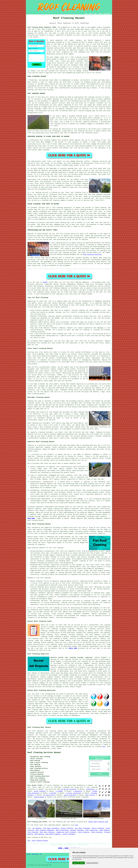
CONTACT (100, 13)
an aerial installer (68, 789)
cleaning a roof (84, 667)
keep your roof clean (42, 307)
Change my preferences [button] (92, 863)
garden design (39, 797)
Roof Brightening (62, 830)
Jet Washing (36, 828)
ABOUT (95, 13)
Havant (45, 282)
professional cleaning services (62, 602)
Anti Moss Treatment (82, 828)
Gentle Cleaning (98, 828)
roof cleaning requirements (88, 646)
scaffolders (90, 789)
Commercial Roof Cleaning (66, 832)
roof (82, 33)
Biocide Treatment (77, 830)
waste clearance (70, 795)
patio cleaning (39, 791)
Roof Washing (39, 834)
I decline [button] (81, 863)
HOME (86, 13)
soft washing (105, 632)
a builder (52, 793)
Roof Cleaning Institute (92, 254)
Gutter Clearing (67, 828)
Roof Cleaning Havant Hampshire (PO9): (42, 27)
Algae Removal (104, 830)
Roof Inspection (92, 830)
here (104, 746)
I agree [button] (75, 863)
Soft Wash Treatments (51, 828)
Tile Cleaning (33, 832)
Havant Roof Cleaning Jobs (98, 822)
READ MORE (31, 518)
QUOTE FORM (73, 648)
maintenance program (54, 42)
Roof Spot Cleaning (47, 832)
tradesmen (84, 797)
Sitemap (28, 854)
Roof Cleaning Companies (45, 830)
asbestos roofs (78, 508)
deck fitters (90, 795)
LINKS (90, 13)
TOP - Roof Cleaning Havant (38, 840)
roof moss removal (92, 634)
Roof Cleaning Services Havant (44, 752)
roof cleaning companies (58, 288)
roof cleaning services (69, 659)
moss (88, 86)
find (33, 731)
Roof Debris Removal (53, 834)
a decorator (77, 791)
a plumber (59, 791)
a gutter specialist (73, 793)
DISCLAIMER (107, 13)
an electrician (48, 795)
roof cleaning (76, 57)
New (40, 854)
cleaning (45, 179)
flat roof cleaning (56, 548)
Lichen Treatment (68, 834)
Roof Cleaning (35, 854)
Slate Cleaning (83, 832)
